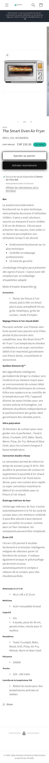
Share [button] (9, 704)
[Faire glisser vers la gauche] (18, 122)
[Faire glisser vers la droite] (31, 122)
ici (35, 286)
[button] (6, 5)
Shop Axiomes (17, 755)
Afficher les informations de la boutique (22, 189)
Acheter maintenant (24, 165)
